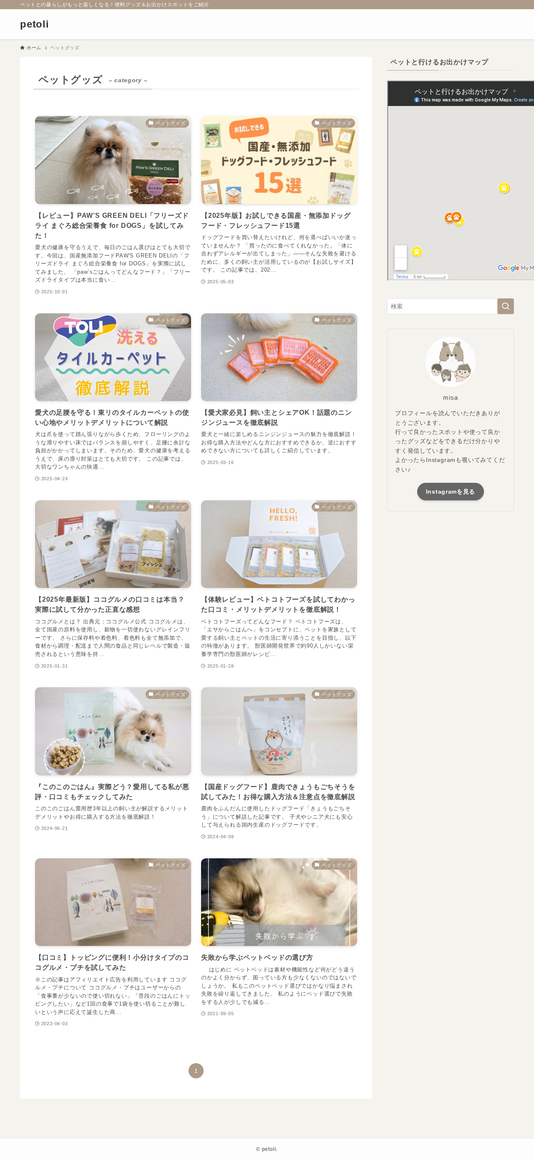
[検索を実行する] (505, 306)
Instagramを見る (450, 491)
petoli (34, 24)
